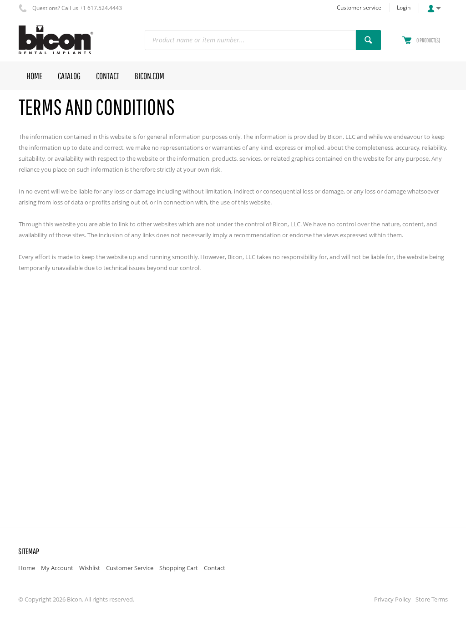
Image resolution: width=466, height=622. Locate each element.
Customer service (359, 7)
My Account (57, 568)
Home (26, 568)
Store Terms (431, 599)
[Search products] (368, 40)
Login (403, 7)
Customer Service (129, 568)
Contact (214, 568)
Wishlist (89, 568)
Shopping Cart (178, 568)
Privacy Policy (392, 599)
